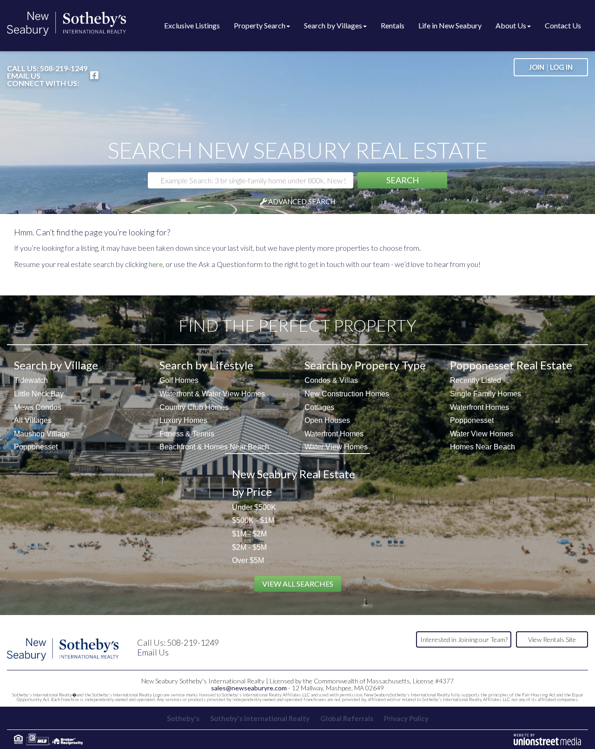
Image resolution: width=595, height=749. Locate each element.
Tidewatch (31, 380)
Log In (561, 67)
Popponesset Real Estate (511, 365)
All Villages (33, 420)
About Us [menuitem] (511, 25)
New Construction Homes (346, 394)
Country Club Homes (194, 407)
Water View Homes (336, 447)
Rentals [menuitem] (392, 25)
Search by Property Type (365, 365)
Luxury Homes (183, 420)
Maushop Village (42, 434)
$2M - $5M (249, 547)
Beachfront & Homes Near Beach (214, 447)
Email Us (23, 76)
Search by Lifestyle (206, 365)
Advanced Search (301, 201)
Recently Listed (475, 380)
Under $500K (254, 507)
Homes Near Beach (482, 447)
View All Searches (297, 583)
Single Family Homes (485, 394)
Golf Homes (178, 380)
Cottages (319, 407)
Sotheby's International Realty (260, 718)
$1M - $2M (249, 534)
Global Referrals (346, 718)
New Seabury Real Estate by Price (293, 482)
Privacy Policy (406, 718)
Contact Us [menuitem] (563, 25)
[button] (402, 180)
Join (536, 67)
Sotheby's (183, 718)
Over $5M (248, 560)
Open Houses (327, 420)
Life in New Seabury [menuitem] (450, 25)
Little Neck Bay (39, 394)
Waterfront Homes (334, 434)
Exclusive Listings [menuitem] (192, 25)
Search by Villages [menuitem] (333, 25)
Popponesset (36, 447)
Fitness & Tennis (186, 434)
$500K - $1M (253, 520)
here (156, 264)
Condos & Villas (331, 380)
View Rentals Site (552, 639)
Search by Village (56, 365)
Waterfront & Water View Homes (212, 394)
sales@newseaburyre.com (249, 688)
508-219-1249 (63, 68)
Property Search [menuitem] (259, 25)
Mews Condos (37, 407)
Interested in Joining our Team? (464, 639)
